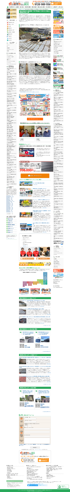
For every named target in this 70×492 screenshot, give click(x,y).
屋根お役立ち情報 (56, 174)
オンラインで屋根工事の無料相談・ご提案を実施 (58, 93)
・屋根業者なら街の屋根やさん (50, 476)
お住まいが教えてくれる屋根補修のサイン (58, 137)
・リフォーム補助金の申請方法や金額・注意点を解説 (34, 479)
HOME (20, 9)
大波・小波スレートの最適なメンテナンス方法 (11, 103)
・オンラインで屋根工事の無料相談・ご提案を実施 (53, 466)
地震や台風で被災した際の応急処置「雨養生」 (11, 113)
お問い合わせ (56, 266)
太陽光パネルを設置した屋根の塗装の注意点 (58, 154)
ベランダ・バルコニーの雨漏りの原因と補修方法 (11, 96)
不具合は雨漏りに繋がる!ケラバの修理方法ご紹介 (11, 77)
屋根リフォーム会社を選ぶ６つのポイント (58, 172)
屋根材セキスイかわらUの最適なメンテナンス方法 (59, 159)
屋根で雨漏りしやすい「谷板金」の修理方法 (11, 136)
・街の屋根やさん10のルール (10, 468)
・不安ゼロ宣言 (8, 469)
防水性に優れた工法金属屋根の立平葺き (11, 111)
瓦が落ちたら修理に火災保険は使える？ (58, 181)
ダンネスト (55, 254)
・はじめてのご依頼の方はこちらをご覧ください (33, 466)
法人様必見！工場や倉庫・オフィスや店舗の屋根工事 (58, 231)
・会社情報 (47, 471)
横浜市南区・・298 (9, 199)
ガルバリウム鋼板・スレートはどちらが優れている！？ (11, 170)
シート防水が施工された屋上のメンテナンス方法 (11, 89)
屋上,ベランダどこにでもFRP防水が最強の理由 (11, 94)
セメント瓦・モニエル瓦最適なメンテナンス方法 (10, 98)
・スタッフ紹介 (48, 474)
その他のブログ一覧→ (47, 325)
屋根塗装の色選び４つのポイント (58, 197)
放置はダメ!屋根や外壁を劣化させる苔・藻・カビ (11, 160)
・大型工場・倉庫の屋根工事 (30, 475)
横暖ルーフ (8, 59)
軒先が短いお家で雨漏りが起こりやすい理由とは (11, 140)
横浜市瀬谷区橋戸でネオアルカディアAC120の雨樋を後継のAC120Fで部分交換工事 (43, 333)
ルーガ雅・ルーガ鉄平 (10, 56)
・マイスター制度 (9, 471)
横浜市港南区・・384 (9, 200)
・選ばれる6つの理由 (9, 467)
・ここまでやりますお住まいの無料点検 (32, 469)
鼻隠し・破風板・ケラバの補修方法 (11, 74)
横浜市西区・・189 (9, 197)
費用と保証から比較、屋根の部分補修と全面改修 (58, 130)
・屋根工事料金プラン (29, 468)
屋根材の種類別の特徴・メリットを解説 (11, 69)
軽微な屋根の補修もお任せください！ (58, 239)
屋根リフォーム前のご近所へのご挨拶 (58, 100)
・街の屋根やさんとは (9, 466)
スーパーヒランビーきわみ (11, 61)
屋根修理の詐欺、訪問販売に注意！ (58, 107)
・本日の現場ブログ (9, 478)
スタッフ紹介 (56, 260)
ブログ (23, 9)
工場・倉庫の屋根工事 (57, 223)
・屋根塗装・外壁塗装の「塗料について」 (52, 469)
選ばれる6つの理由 (56, 44)
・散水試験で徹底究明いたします (31, 471)
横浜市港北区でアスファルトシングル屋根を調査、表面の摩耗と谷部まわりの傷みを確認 (36, 376)
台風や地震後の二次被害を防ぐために (58, 187)
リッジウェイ (9, 62)
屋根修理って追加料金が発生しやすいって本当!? (58, 114)
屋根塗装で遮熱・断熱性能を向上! (58, 199)
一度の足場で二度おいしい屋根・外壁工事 (58, 201)
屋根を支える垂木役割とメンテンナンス (10, 179)
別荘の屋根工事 (56, 229)
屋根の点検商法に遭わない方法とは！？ (58, 111)
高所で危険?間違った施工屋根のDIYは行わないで (11, 177)
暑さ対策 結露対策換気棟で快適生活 (10, 127)
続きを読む (35, 184)
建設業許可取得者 (56, 261)
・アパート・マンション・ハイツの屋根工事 (33, 476)
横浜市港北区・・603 (9, 205)
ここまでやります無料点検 (58, 50)
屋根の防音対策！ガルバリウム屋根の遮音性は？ (58, 207)
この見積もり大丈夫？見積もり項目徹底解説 (58, 103)
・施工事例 (8, 476)
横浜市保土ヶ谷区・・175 (10, 201)
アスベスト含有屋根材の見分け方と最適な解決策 (11, 142)
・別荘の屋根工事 (29, 478)
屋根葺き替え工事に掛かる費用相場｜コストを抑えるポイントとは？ (58, 142)
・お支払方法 (8, 472)
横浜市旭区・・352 (9, 202)
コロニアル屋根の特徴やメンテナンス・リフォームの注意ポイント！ (58, 164)
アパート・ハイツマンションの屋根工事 (58, 225)
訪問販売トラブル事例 (57, 109)
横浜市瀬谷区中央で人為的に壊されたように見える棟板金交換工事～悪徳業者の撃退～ (28, 333)
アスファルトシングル (10, 49)
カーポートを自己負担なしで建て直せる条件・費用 (58, 214)
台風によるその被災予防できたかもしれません (58, 176)
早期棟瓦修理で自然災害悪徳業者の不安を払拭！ (10, 101)
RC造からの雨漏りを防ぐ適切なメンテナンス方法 (11, 182)
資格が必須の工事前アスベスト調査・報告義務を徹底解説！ (11, 146)
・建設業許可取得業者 (49, 475)
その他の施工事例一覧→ (47, 351)
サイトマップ (56, 267)
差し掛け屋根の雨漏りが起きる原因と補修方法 (11, 123)
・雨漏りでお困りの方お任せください (32, 470)
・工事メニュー (28, 467)
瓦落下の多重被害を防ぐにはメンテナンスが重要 (58, 179)
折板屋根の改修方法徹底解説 (58, 152)
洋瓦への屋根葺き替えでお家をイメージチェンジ (11, 165)
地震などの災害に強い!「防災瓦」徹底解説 (58, 192)
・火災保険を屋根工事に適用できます (32, 474)
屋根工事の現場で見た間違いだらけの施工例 (58, 194)
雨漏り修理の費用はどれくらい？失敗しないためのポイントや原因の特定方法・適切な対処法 (58, 134)
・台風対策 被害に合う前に (30, 472)
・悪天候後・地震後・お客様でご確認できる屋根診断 (54, 468)
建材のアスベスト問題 (10, 144)
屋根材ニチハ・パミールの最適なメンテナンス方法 (58, 156)
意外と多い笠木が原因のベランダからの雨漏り (11, 79)
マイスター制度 (56, 53)
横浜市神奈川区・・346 (10, 196)
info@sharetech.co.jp (59, 287)
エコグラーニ (9, 58)
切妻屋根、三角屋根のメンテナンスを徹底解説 (11, 121)
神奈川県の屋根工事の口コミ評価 (58, 121)
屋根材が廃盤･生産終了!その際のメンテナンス (10, 163)
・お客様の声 (8, 477)
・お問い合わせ (48, 478)
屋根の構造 (8, 72)
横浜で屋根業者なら (57, 263)
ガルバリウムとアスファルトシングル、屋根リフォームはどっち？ (58, 204)
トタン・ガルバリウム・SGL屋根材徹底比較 (11, 167)
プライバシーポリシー (38, 449)
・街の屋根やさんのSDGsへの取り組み (12, 473)
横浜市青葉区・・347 (9, 207)
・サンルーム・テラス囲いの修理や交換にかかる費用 (34, 477)
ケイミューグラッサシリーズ (11, 64)
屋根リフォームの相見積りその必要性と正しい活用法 (58, 98)
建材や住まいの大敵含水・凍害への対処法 (10, 129)
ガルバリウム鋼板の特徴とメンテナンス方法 (11, 172)
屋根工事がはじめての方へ (58, 41)
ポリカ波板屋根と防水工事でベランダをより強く (58, 216)
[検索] (63, 9)
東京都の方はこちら (24, 294)
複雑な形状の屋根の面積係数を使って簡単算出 (10, 117)
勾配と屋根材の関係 (10, 131)
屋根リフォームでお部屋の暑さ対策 (58, 236)
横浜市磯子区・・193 (9, 203)
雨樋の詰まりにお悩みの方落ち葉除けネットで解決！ (58, 221)
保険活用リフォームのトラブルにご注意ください (58, 119)
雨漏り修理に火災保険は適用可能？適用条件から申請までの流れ (58, 184)
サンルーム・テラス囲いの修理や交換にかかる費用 (58, 228)
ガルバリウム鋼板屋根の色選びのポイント (11, 175)
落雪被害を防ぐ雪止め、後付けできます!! (58, 234)
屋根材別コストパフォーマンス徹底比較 (11, 154)
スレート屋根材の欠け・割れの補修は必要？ (58, 148)
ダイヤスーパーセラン (57, 248)
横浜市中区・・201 (9, 198)
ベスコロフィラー (56, 251)
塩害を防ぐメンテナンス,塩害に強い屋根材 (11, 158)
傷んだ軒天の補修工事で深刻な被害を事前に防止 (11, 82)
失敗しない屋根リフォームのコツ (58, 128)
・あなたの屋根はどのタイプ (50, 467)
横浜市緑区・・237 (9, 206)
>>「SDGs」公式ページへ (10, 238)
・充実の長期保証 (9, 470)
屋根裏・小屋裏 (9, 125)
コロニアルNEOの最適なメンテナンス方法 (58, 161)
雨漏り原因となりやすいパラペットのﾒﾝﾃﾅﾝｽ (11, 91)
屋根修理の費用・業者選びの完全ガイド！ (58, 95)
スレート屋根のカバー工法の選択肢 (58, 145)
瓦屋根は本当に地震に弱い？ (58, 209)
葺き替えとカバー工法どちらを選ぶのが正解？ (58, 139)
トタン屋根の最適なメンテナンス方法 (58, 150)
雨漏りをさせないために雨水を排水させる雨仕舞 (11, 133)
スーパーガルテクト (10, 55)
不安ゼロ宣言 (56, 47)
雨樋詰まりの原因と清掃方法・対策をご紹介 (58, 219)
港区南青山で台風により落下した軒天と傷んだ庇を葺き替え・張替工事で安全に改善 (28, 391)
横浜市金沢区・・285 (9, 204)
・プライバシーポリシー (49, 477)
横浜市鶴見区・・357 (9, 195)
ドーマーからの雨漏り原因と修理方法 (11, 184)
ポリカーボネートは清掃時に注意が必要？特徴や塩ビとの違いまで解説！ (33, 308)
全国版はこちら (46, 294)
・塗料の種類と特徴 (49, 470)
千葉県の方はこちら (35, 294)
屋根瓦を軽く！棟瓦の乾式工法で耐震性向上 (58, 189)
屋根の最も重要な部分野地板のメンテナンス (10, 150)
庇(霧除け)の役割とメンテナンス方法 (12, 106)
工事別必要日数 (56, 170)
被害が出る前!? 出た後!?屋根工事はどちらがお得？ (58, 105)
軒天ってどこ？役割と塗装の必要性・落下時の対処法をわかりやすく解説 (34, 300)
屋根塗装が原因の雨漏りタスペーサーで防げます (10, 84)
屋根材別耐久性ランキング (11, 155)
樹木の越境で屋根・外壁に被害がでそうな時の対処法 (58, 116)
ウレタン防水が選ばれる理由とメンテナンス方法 (11, 86)
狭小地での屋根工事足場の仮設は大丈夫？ (58, 167)
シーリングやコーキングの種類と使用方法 (11, 108)
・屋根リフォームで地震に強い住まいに (32, 473)
